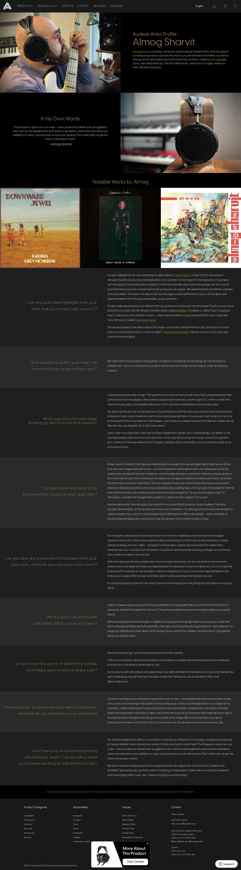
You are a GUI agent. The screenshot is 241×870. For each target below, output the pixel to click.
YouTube (77, 820)
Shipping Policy (129, 824)
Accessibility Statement (132, 837)
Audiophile (28, 816)
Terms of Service (129, 816)
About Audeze (177, 814)
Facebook (77, 833)
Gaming (27, 824)
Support (116, 6)
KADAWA (221, 59)
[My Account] (214, 6)
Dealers (99, 6)
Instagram (77, 816)
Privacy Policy (128, 829)
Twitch (76, 829)
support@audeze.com (186, 824)
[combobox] (199, 6)
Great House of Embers (175, 332)
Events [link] (83, 6)
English (199, 6)
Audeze (34, 866)
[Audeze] (7, 6)
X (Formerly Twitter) (81, 842)
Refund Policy (128, 820)
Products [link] (25, 6)
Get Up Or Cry (182, 275)
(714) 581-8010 (180, 820)
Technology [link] (47, 6)
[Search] (235, 6)
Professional (29, 820)
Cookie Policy (128, 833)
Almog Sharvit (141, 51)
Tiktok (75, 824)
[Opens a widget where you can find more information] (226, 864)
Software (28, 829)
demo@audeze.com (193, 841)
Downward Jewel (145, 320)
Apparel (27, 837)
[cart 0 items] (225, 6)
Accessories (29, 833)
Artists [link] (67, 6)
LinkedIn (76, 837)
